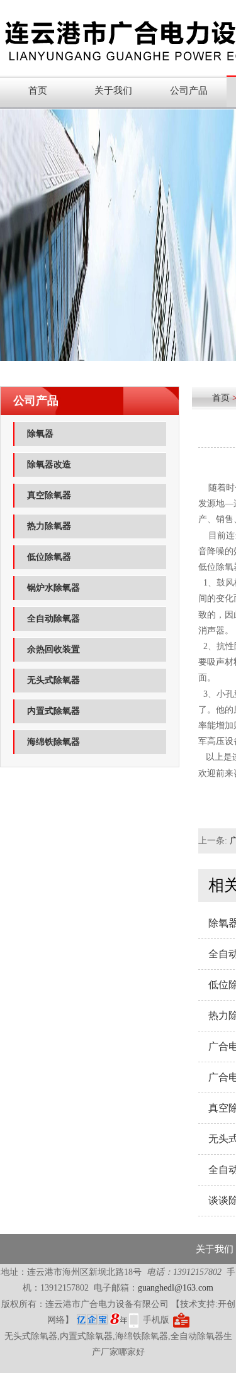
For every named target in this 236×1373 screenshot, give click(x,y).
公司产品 (189, 91)
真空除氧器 (49, 495)
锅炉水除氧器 (53, 587)
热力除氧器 (49, 526)
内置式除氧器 (53, 711)
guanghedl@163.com (175, 1287)
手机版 (156, 1320)
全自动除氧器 (53, 618)
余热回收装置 (53, 649)
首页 (37, 91)
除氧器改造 (49, 464)
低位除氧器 (49, 557)
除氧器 (40, 433)
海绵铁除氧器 (53, 742)
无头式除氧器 (53, 680)
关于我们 (113, 91)
